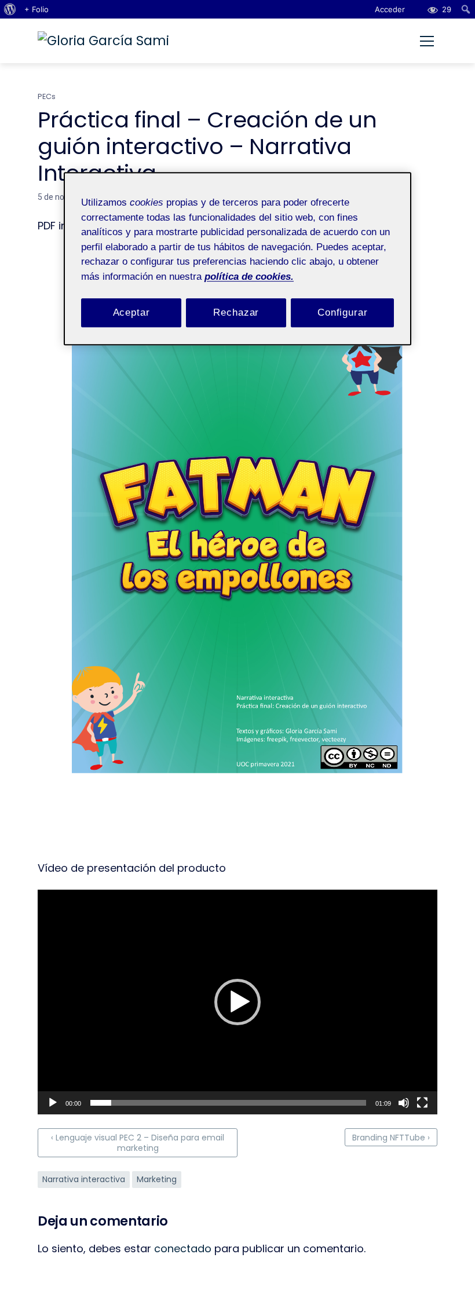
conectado (182, 1248)
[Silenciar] (404, 1103)
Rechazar (236, 312)
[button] (237, 1002)
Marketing (157, 1179)
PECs (47, 96)
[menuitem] (10, 9)
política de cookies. (249, 276)
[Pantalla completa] (422, 1103)
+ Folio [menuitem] (36, 9)
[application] (237, 1002)
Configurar (342, 312)
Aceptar (131, 312)
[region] (237, 258)
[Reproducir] (53, 1103)
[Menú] (426, 41)
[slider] (228, 1103)
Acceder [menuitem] (390, 9)
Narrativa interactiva (83, 1179)
